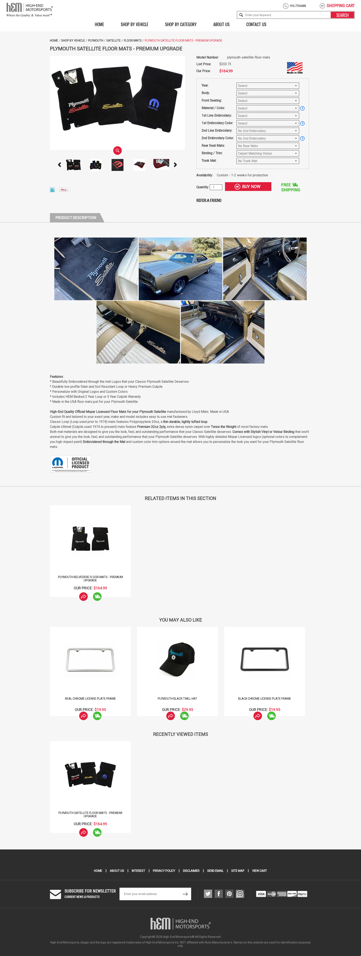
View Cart (259, 870)
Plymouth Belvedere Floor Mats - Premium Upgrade (90, 578)
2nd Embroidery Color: (218, 138)
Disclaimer (191, 870)
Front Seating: (212, 100)
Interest (138, 870)
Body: (206, 93)
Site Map (237, 870)
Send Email (215, 870)
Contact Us (256, 24)
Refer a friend (208, 200)
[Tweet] (52, 191)
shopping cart (341, 5)
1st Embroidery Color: (217, 123)
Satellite (113, 40)
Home (99, 24)
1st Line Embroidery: (217, 115)
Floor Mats (133, 40)
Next (175, 165)
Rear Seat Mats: (213, 145)
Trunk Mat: (209, 161)
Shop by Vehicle (134, 24)
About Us (221, 24)
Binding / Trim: (212, 153)
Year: (205, 85)
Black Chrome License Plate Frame (264, 698)
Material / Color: (213, 108)
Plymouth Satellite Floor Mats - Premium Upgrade (90, 814)
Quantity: (203, 187)
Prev (59, 165)
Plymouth (95, 40)
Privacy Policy (164, 870)
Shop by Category (181, 24)
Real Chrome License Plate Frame (90, 698)
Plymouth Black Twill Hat (177, 698)
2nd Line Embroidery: (217, 130)
